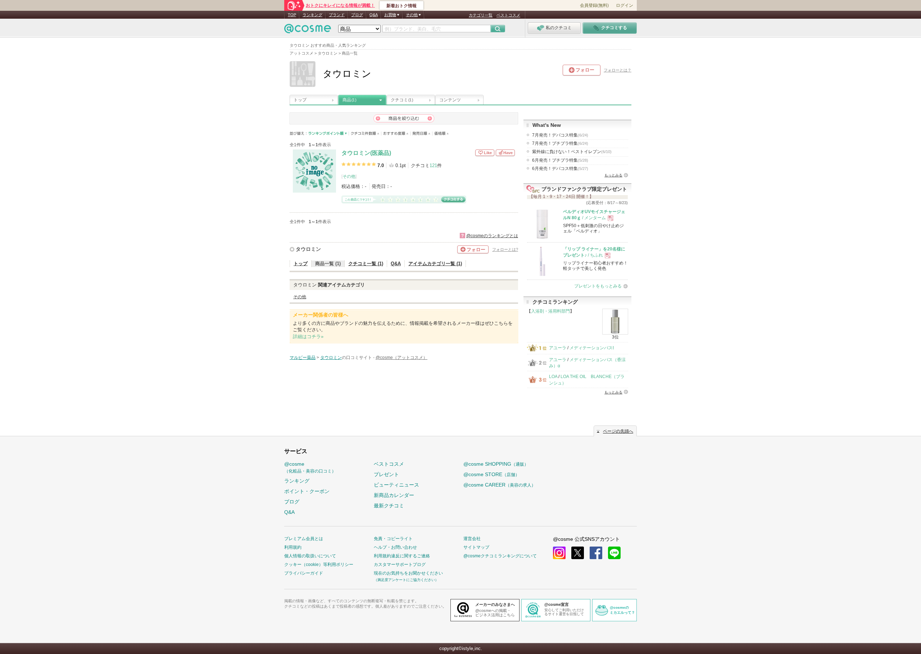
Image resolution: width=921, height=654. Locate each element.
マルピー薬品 (303, 357)
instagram (559, 553)
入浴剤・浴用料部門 (550, 311)
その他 (348, 176)
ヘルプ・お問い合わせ (395, 547)
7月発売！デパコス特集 (560, 135)
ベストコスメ (508, 15)
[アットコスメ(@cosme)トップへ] (307, 30)
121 (433, 165)
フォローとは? (505, 249)
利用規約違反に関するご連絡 (402, 555)
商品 (349, 99)
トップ (300, 99)
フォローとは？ (617, 70)
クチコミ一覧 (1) (365, 263)
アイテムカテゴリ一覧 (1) (435, 263)
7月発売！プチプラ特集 (560, 143)
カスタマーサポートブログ (400, 564)
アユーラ (557, 347)
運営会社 (472, 538)
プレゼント (386, 474)
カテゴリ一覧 (481, 15)
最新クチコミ (389, 505)
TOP (292, 15)
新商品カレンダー (394, 495)
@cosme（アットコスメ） (401, 357)
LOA (553, 376)
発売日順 (421, 133)
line (614, 553)
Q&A (373, 15)
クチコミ (402, 99)
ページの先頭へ (618, 431)
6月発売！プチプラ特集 (560, 160)
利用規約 (292, 547)
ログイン (624, 5)
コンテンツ (450, 99)
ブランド (337, 15)
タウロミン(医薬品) (366, 153)
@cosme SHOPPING (495, 464)
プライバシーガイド (303, 573)
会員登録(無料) (594, 5)
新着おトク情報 (401, 5)
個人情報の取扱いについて (310, 555)
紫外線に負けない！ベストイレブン (572, 151)
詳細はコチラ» (308, 336)
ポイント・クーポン (307, 491)
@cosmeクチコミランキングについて (500, 555)
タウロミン (308, 249)
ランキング (312, 15)
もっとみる (613, 175)
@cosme (310, 467)
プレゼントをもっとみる (598, 286)
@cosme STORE (491, 474)
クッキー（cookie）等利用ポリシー (318, 564)
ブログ (357, 15)
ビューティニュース (396, 485)
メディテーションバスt (592, 347)
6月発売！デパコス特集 (560, 168)
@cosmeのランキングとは (492, 235)
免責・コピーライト (393, 538)
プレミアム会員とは (303, 538)
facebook (596, 553)
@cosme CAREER (499, 485)
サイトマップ (476, 547)
